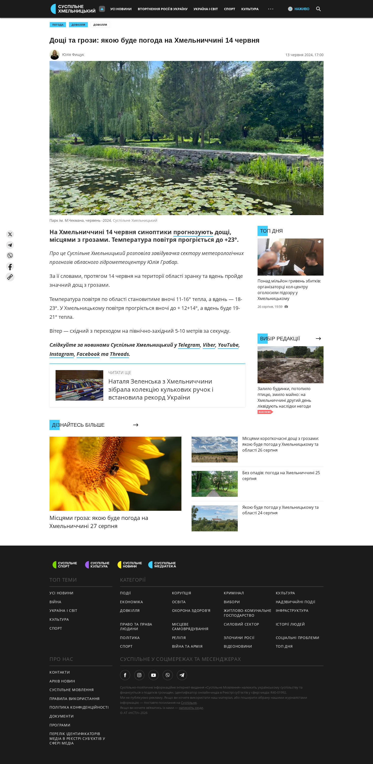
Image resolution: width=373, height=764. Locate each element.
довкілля (78, 24)
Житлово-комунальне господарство (248, 613)
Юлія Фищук (73, 54)
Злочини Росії (239, 637)
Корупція (181, 593)
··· (271, 8)
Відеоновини (238, 646)
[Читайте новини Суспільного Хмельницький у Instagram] (139, 675)
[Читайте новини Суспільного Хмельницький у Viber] (168, 675)
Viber (209, 344)
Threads (119, 354)
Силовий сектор (241, 624)
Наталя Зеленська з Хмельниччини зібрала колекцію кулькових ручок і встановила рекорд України (160, 389)
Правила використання (74, 698)
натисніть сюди (191, 707)
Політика (130, 637)
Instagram (61, 354)
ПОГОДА (57, 24)
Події (125, 593)
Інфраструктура (292, 610)
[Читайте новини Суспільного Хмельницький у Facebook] (125, 675)
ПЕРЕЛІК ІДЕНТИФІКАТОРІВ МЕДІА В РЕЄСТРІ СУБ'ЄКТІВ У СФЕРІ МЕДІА (77, 738)
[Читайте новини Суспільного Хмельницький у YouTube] (153, 675)
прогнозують (193, 232)
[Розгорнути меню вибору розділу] (102, 9)
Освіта (179, 601)
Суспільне (189, 702)
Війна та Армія (187, 646)
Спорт (229, 9)
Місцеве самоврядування (190, 626)
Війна (55, 601)
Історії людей (290, 624)
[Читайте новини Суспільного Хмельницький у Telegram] (182, 675)
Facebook (88, 354)
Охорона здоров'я (191, 610)
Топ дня (284, 646)
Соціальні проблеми (298, 637)
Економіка (131, 601)
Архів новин (62, 681)
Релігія (179, 637)
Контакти (59, 672)
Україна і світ (206, 9)
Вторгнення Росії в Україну (163, 9)
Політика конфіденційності (79, 707)
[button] (10, 234)
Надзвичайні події (295, 601)
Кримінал (234, 593)
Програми (60, 725)
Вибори (232, 601)
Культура (250, 9)
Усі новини (121, 9)
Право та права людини (136, 626)
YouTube (228, 344)
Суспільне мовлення (71, 689)
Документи (61, 716)
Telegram (189, 344)
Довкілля (100, 24)
